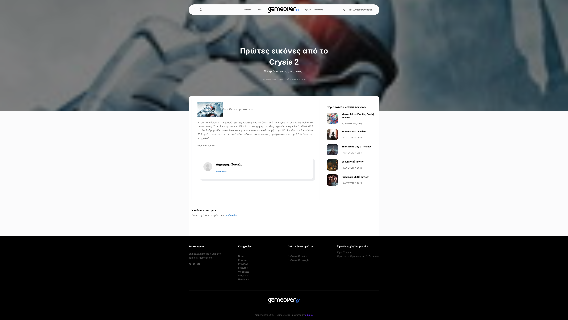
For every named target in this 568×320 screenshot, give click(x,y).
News (241, 256)
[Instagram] (198, 264)
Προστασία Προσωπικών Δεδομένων (358, 256)
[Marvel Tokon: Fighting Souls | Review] (332, 118)
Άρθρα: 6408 (221, 171)
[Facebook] (190, 264)
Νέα (260, 10)
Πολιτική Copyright (298, 260)
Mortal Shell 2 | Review (354, 131)
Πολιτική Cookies (297, 256)
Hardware (318, 10)
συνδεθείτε (231, 215)
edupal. (309, 314)
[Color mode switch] (344, 9)
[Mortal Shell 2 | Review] (332, 134)
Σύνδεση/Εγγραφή (362, 9)
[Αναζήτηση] (201, 9)
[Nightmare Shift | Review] (332, 180)
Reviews (247, 10)
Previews (243, 263)
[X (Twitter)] (194, 264)
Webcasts (243, 271)
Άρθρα (308, 10)
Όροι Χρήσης (344, 252)
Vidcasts (243, 275)
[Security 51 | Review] (332, 165)
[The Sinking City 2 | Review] (332, 149)
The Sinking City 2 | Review (356, 146)
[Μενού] (195, 9)
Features (243, 267)
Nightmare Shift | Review (355, 177)
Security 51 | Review (353, 161)
